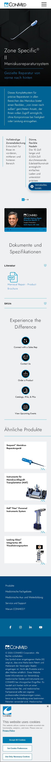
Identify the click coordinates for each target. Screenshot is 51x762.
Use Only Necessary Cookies (17, 757)
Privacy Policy (9, 731)
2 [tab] (28, 199)
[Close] (48, 706)
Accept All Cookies (17, 740)
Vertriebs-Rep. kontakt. (41, 186)
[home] (15, 4)
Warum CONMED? (15, 609)
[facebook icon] (10, 627)
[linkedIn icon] (30, 627)
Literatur (9, 265)
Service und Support (15, 603)
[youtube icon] (40, 627)
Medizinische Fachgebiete (18, 591)
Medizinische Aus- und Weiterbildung (24, 597)
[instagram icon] (20, 627)
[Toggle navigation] (44, 4)
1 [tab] (23, 199)
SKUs (7, 303)
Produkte (9, 585)
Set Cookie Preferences (17, 748)
